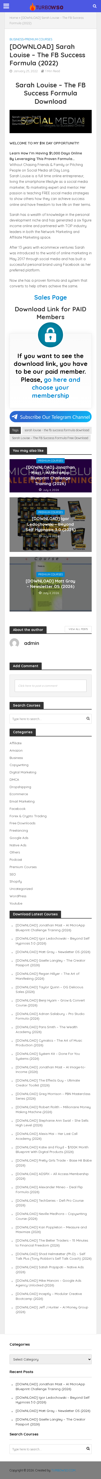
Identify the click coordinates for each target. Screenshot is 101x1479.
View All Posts (78, 629)
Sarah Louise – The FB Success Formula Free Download (50, 438)
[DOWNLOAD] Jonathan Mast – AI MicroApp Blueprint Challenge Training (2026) (50, 475)
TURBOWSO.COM (63, 1470)
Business (17, 39)
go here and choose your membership (56, 387)
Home (14, 18)
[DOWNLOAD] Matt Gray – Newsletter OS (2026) (50, 583)
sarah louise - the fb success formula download (57, 430)
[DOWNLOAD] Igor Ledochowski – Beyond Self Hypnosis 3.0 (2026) (50, 524)
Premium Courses (38, 39)
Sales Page (50, 297)
